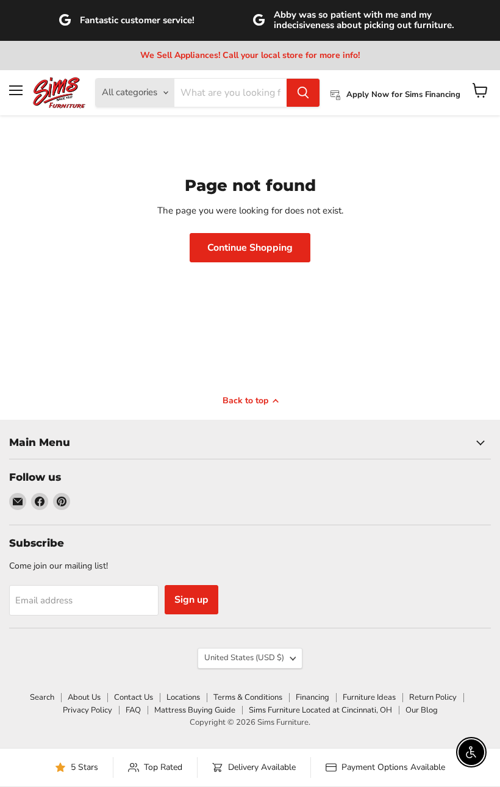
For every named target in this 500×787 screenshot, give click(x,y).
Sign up (191, 599)
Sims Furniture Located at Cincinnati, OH (320, 710)
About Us (84, 697)
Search (42, 697)
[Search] (303, 93)
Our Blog (421, 710)
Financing (312, 697)
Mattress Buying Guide (194, 710)
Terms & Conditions (247, 697)
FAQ (133, 710)
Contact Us (133, 697)
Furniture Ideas (369, 697)
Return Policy (433, 697)
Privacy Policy (87, 710)
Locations (183, 697)
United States (244, 657)
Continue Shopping (250, 247)
